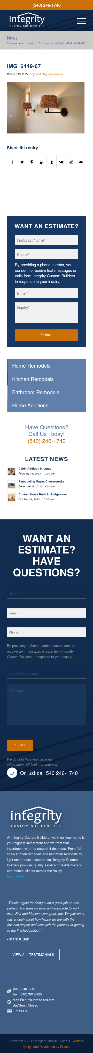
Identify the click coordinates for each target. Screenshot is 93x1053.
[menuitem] (46, 5)
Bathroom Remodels (35, 392)
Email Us (20, 1010)
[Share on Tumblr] (51, 162)
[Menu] (79, 20)
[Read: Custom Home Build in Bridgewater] (11, 497)
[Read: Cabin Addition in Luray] (11, 471)
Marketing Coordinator (49, 74)
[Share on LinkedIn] (42, 162)
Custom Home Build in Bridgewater (43, 494)
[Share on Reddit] (71, 162)
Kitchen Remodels (33, 379)
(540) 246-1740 (47, 5)
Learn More (15, 876)
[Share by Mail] (81, 162)
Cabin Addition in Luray (35, 468)
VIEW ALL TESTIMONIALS (33, 954)
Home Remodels (31, 365)
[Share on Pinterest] (32, 162)
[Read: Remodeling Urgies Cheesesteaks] (11, 484)
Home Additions (30, 405)
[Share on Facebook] (12, 162)
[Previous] (69, 905)
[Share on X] (22, 162)
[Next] (81, 905)
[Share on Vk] (61, 162)
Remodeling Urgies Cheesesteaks (41, 481)
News (12, 38)
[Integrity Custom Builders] (38, 20)
